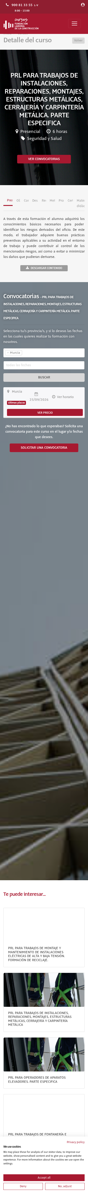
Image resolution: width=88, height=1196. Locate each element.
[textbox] (31, 353)
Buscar (44, 377)
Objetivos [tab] (18, 201)
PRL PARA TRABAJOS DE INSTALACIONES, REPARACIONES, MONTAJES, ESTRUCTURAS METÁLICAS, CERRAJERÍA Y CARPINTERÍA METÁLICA (40, 1019)
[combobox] (44, 352)
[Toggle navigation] (74, 23)
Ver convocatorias (44, 159)
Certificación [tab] (70, 201)
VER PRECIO (45, 412)
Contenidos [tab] (26, 201)
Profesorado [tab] (61, 201)
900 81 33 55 (22, 5)
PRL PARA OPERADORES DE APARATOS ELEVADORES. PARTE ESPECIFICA (37, 1080)
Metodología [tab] (52, 201)
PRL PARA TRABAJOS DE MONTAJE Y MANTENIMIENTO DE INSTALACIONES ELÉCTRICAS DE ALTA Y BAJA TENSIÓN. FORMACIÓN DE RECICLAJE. (36, 954)
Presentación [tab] (10, 200)
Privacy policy (76, 1142)
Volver (78, 40)
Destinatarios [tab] (35, 201)
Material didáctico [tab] (81, 203)
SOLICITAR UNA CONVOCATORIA (44, 448)
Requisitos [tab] (44, 201)
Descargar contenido (46, 268)
